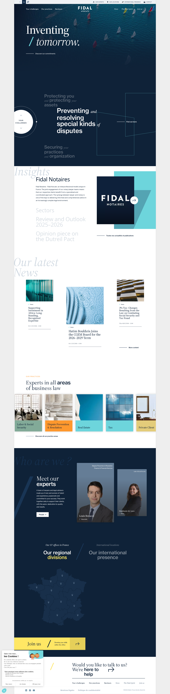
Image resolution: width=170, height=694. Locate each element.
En (24, 2)
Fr (20, 2)
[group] (24, 412)
